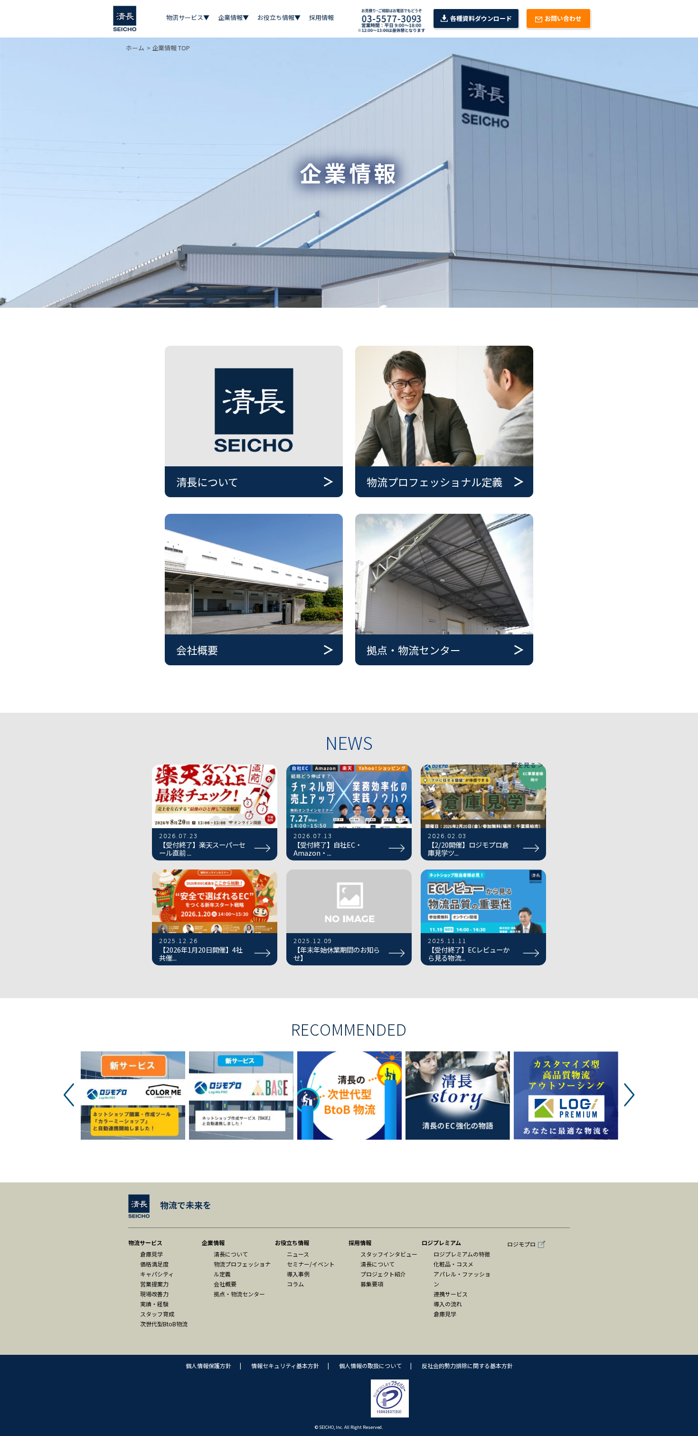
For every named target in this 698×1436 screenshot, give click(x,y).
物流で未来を (185, 1205)
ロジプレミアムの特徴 (462, 1254)
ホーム (135, 47)
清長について (231, 1254)
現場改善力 (154, 1294)
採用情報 (321, 17)
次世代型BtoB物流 (164, 1324)
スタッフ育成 (157, 1314)
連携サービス (451, 1294)
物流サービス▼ (187, 17)
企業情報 (213, 1242)
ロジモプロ (521, 1244)
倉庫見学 (151, 1254)
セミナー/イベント (311, 1264)
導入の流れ (448, 1304)
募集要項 (371, 1284)
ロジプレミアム (441, 1242)
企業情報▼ (233, 17)
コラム (295, 1284)
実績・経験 (154, 1304)
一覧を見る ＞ (524, 764)
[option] (133, 1095)
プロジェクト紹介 (383, 1274)
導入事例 (298, 1274)
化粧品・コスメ (453, 1264)
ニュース (298, 1254)
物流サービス (145, 1242)
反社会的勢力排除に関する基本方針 (467, 1365)
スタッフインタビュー (388, 1254)
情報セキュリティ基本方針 (285, 1365)
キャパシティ (157, 1274)
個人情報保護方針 (208, 1365)
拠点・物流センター (239, 1294)
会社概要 (225, 1284)
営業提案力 (154, 1284)
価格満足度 (154, 1264)
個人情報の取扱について (370, 1365)
